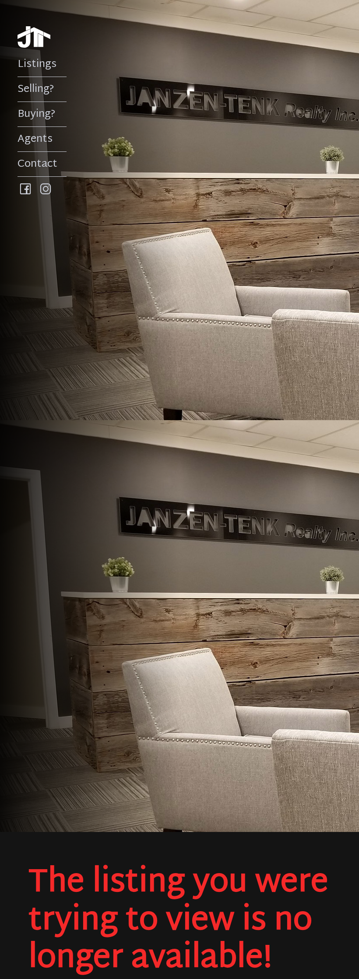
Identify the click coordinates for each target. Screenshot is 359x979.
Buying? (37, 114)
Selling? (36, 89)
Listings (37, 64)
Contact (37, 164)
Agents (35, 139)
